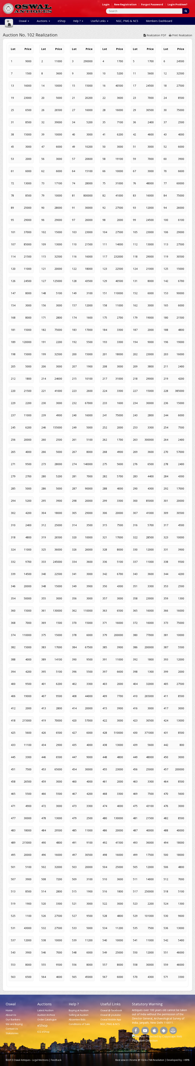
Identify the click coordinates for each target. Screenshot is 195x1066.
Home (9, 1010)
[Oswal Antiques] (28, 8)
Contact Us (12, 1028)
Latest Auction (45, 1010)
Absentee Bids (77, 1019)
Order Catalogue (47, 1019)
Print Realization (181, 35)
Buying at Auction (79, 1010)
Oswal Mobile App (110, 1019)
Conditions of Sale (79, 1024)
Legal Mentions (40, 1060)
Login (105, 4)
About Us (11, 1015)
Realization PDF (156, 35)
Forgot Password (152, 4)
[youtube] (145, 1030)
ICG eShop (43, 1031)
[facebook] (136, 1030)
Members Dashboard (159, 21)
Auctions (42, 21)
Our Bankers (13, 1019)
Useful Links (98, 21)
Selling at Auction (78, 1015)
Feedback (56, 1060)
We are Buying (14, 1024)
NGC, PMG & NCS (127, 21)
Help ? (77, 21)
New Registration (125, 4)
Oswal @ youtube (110, 1015)
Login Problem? (177, 4)
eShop (62, 21)
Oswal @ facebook (111, 1010)
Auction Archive (46, 1015)
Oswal (23, 21)
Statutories (12, 1033)
